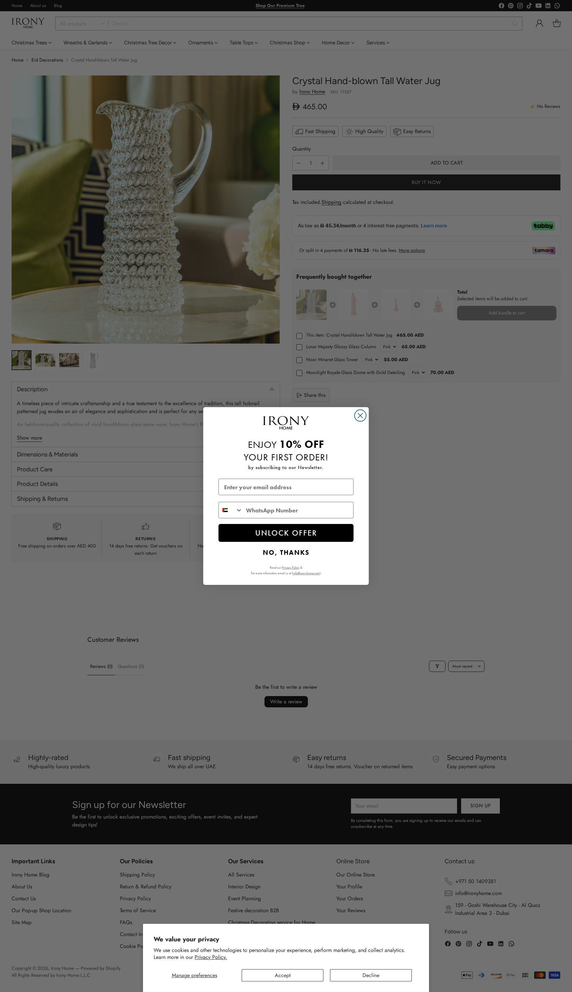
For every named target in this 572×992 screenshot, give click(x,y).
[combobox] (231, 510)
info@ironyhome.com (306, 573)
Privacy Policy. (211, 957)
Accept (283, 975)
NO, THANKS (286, 552)
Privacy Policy (291, 567)
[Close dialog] (360, 415)
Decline (370, 975)
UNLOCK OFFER (286, 533)
